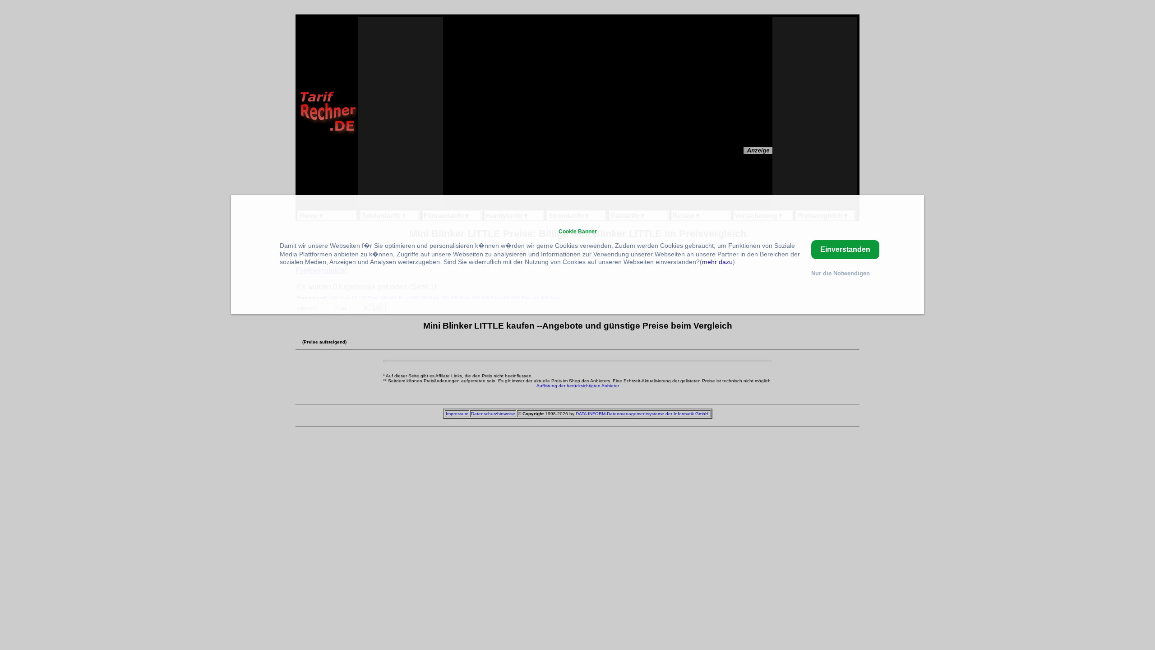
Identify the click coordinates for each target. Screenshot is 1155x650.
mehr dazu (717, 261)
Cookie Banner (578, 231)
